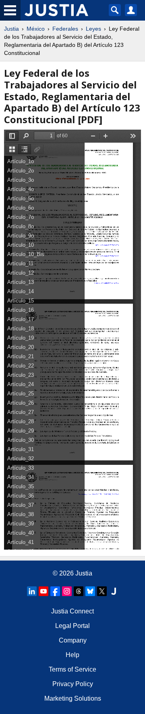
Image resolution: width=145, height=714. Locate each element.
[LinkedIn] (32, 591)
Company (73, 640)
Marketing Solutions (72, 698)
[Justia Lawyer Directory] (113, 591)
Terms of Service (72, 669)
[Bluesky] (90, 591)
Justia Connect (72, 611)
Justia (11, 28)
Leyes (93, 28)
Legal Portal (72, 625)
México (36, 28)
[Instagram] (67, 591)
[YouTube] (43, 591)
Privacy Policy (72, 683)
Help (72, 654)
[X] (102, 591)
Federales (65, 28)
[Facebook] (55, 591)
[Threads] (78, 591)
